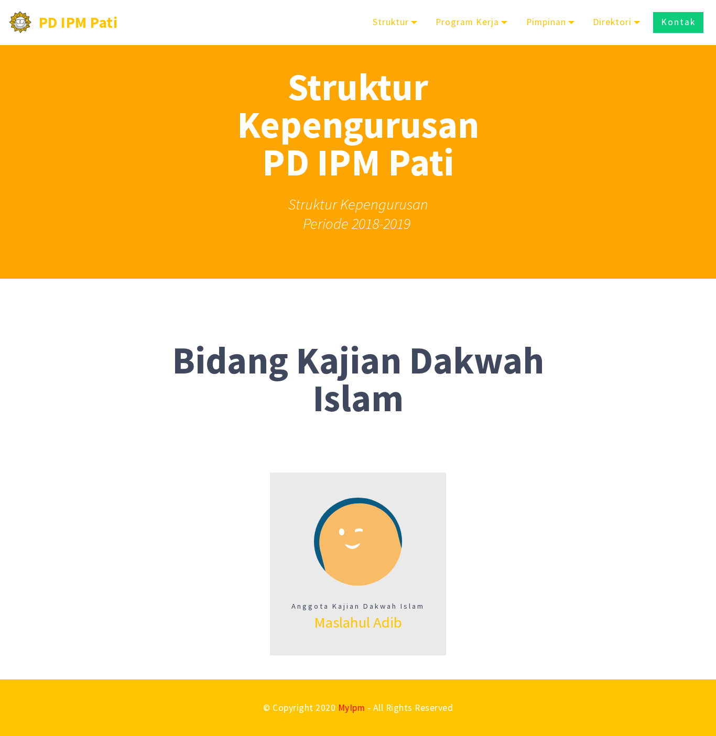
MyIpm (351, 707)
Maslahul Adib (358, 622)
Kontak (678, 22)
